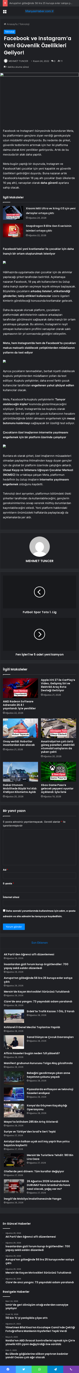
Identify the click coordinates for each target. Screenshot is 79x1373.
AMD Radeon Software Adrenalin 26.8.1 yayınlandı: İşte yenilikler (19, 705)
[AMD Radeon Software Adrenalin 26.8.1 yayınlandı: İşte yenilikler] (20, 688)
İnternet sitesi (11, 897)
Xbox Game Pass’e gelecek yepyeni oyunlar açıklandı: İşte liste (57, 788)
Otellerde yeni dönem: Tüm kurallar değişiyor (34, 1171)
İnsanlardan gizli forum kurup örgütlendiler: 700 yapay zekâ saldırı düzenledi (36, 966)
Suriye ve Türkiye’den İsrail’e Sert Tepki (30, 1131)
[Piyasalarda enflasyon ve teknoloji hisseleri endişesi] (14, 1094)
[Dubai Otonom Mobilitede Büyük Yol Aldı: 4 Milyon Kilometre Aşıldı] (20, 772)
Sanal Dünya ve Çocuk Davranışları (50, 1037)
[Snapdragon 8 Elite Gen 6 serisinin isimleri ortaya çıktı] (13, 230)
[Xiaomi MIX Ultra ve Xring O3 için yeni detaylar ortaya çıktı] (13, 213)
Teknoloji (24, 24)
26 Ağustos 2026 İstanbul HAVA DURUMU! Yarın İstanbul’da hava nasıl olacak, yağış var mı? (48, 1185)
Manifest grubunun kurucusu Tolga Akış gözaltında (38, 1063)
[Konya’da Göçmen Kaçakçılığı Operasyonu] (14, 1110)
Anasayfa (11, 24)
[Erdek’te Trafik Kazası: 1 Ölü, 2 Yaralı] (14, 1016)
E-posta (8, 883)
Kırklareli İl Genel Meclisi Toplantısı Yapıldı (32, 1027)
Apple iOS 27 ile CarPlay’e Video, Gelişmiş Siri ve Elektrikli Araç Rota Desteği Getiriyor (58, 685)
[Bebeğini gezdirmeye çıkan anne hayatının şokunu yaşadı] (14, 1078)
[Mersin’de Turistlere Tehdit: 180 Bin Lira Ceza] (14, 1160)
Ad (5, 869)
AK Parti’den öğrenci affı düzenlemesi (29, 954)
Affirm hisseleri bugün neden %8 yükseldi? (32, 1053)
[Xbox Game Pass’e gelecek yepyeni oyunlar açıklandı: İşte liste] (58, 772)
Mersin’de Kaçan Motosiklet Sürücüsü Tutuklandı (37, 991)
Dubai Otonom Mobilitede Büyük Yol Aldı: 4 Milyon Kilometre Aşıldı (20, 788)
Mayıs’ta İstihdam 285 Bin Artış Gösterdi (31, 1122)
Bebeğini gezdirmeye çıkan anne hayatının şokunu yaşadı (48, 1075)
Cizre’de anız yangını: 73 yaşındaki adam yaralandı (38, 1001)
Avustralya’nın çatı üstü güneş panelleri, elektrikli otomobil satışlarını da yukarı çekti (58, 747)
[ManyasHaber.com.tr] (39, 11)
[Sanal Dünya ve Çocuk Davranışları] (14, 1042)
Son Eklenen (39, 942)
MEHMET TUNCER (18, 61)
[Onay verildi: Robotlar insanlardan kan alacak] (20, 728)
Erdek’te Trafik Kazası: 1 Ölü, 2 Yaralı (50, 1011)
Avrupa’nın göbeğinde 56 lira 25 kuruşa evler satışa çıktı (41, 3)
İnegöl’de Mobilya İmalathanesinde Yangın (32, 1199)
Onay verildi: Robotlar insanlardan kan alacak (19, 743)
